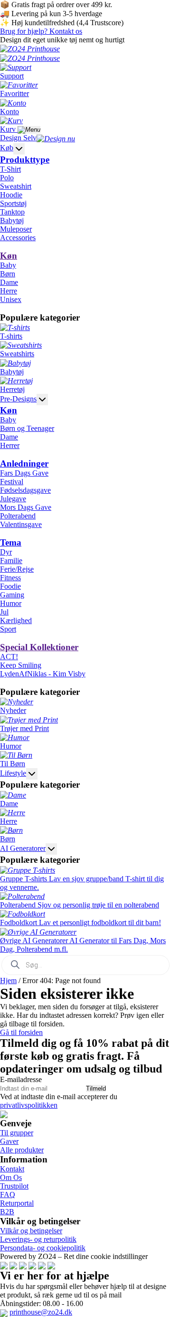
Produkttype (24, 160)
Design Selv (18, 138)
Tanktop (12, 212)
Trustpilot (14, 1186)
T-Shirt (10, 169)
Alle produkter (22, 1150)
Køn (8, 256)
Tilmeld (96, 1088)
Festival (11, 482)
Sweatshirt (15, 186)
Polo (7, 178)
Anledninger (24, 463)
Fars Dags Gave (24, 473)
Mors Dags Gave (25, 507)
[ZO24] (4, 1114)
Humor (10, 603)
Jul (4, 612)
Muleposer (16, 229)
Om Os (11, 1177)
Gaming (12, 595)
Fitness (10, 578)
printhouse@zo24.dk (41, 1312)
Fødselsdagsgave (25, 490)
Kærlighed (16, 620)
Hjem (8, 980)
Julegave (13, 499)
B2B (7, 1212)
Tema (10, 542)
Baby (8, 265)
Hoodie (11, 195)
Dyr (6, 552)
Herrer (9, 445)
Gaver (9, 1141)
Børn (7, 274)
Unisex (10, 299)
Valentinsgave (21, 524)
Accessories (18, 238)
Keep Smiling (20, 665)
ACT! (9, 657)
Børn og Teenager (27, 428)
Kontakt (12, 1169)
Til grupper (16, 1133)
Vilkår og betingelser (31, 1231)
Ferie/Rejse (17, 569)
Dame (9, 282)
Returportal (17, 1203)
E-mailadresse (21, 1079)
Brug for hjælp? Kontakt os (41, 31)
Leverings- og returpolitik (38, 1239)
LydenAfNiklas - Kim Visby (43, 674)
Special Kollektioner (39, 647)
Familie (11, 560)
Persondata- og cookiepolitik (43, 1248)
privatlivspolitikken (28, 1105)
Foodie (10, 586)
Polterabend (18, 516)
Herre (8, 291)
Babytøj (12, 220)
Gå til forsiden (21, 1032)
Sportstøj (13, 203)
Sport (8, 629)
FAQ (7, 1194)
